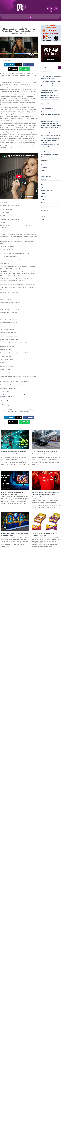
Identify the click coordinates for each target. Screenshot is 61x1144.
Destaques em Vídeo (46, 182)
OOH (42, 199)
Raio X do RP (44, 208)
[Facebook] (48, 8)
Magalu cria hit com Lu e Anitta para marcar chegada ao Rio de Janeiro (51, 126)
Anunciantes (19, 25)
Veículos (43, 216)
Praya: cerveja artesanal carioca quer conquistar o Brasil (49, 155)
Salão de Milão (44, 211)
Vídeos (42, 219)
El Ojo (42, 185)
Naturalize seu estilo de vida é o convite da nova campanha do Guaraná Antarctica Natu (50, 144)
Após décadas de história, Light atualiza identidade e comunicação (50, 82)
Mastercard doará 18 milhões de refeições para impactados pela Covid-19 (50, 109)
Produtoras (44, 205)
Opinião (43, 202)
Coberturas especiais (46, 176)
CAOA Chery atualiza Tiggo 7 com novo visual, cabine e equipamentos (50, 86)
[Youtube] (51, 8)
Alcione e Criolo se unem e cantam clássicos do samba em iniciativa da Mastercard (50, 115)
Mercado (43, 196)
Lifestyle (43, 193)
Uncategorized (44, 213)
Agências (43, 164)
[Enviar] (59, 67)
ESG (42, 187)
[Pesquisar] (56, 8)
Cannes (43, 170)
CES (42, 173)
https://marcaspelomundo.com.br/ (8, 400)
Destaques (43, 179)
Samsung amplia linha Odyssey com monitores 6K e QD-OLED (50, 91)
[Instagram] (51, 11)
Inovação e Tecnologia (46, 190)
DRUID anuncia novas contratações (51, 135)
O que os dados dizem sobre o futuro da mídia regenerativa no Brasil (51, 77)
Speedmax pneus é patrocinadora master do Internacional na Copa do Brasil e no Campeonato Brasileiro (50, 97)
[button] (30, 17)
